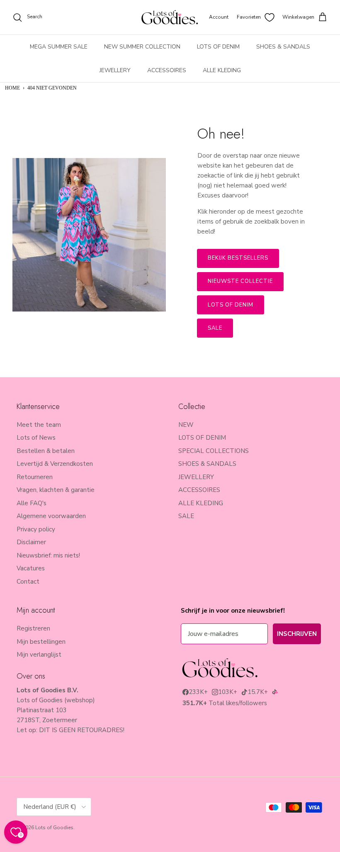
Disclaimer (31, 542)
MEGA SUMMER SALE (58, 47)
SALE (186, 516)
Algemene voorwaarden (51, 516)
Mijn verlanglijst (39, 654)
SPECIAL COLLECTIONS (213, 451)
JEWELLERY (115, 70)
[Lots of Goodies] (169, 17)
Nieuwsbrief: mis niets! (48, 555)
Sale (215, 328)
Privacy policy (36, 529)
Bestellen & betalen (46, 451)
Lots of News (36, 437)
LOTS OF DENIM (218, 47)
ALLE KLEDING (222, 70)
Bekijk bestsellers (238, 258)
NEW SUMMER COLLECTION (142, 47)
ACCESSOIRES (166, 70)
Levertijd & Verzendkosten (55, 464)
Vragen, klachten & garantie (56, 490)
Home (12, 88)
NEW (186, 425)
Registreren (33, 628)
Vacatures (31, 568)
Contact (28, 581)
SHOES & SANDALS (283, 47)
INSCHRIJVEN (297, 634)
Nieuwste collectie (240, 281)
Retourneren (35, 477)
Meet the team (39, 425)
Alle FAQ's (31, 503)
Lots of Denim (231, 305)
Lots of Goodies (54, 827)
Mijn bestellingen (41, 642)
